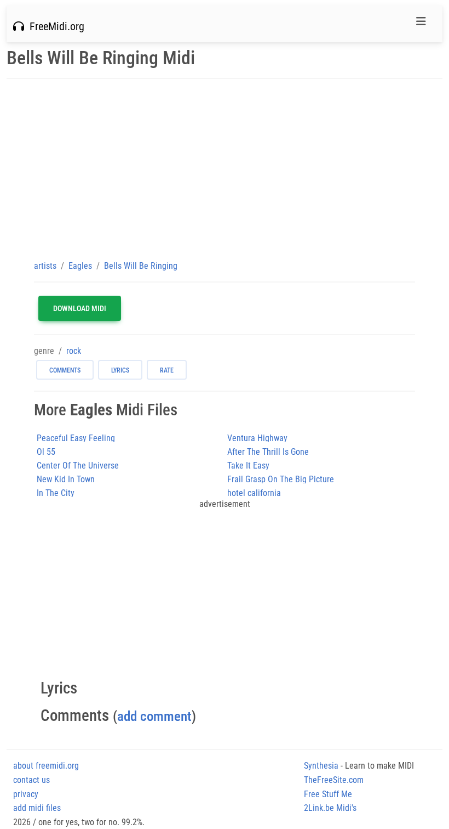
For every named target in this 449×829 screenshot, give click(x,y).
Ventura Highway (257, 438)
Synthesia (321, 765)
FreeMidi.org (54, 26)
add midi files (37, 808)
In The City (55, 493)
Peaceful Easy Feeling (76, 438)
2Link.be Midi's (330, 808)
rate (167, 370)
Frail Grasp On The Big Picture (280, 479)
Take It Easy (248, 465)
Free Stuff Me (328, 794)
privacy (25, 794)
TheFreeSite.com (334, 780)
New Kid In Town (66, 479)
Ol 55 (46, 452)
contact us (31, 780)
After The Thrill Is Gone (268, 452)
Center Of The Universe (78, 465)
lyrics (120, 370)
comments (64, 370)
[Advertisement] (224, 169)
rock (73, 351)
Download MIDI (79, 308)
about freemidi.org (46, 765)
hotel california (254, 493)
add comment (154, 716)
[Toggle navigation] (421, 24)
